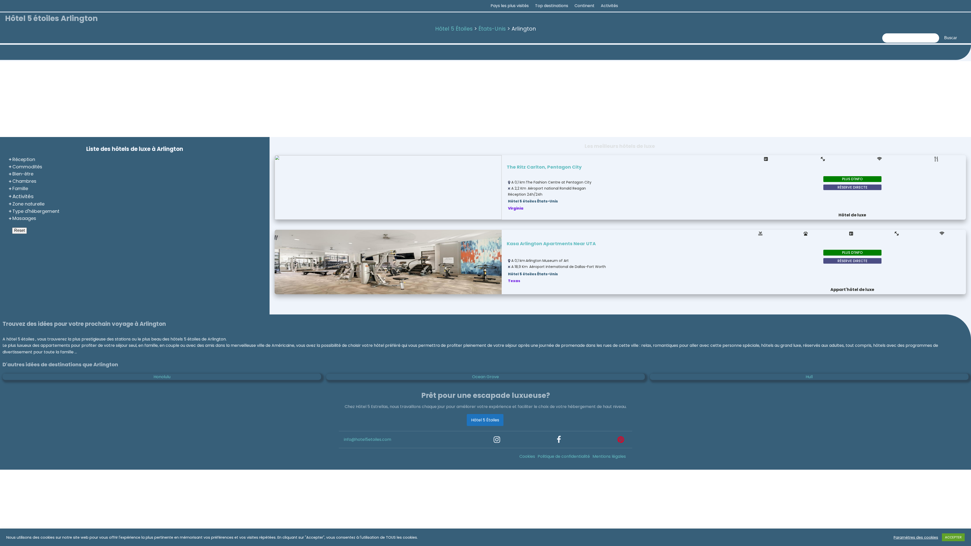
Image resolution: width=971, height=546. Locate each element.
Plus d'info (852, 178)
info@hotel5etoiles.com (367, 439)
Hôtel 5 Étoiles (485, 420)
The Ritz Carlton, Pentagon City (544, 167)
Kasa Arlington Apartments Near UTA (551, 243)
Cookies (527, 456)
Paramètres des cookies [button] (916, 537)
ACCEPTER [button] (953, 537)
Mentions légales (609, 456)
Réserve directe (852, 187)
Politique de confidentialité (564, 456)
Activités (609, 6)
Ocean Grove (485, 377)
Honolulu (161, 377)
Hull (809, 377)
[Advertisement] (485, 99)
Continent (584, 6)
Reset (19, 230)
